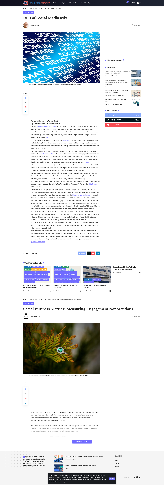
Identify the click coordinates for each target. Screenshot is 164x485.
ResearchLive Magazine (47, 126)
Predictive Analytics (72, 277)
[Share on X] (25, 102)
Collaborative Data (61, 271)
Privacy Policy (68, 479)
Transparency (89, 282)
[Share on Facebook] (25, 98)
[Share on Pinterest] (25, 107)
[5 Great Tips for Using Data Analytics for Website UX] (58, 468)
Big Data (107, 104)
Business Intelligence (39, 269)
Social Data (28, 12)
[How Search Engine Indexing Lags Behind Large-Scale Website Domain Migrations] (136, 82)
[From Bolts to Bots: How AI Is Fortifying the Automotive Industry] (58, 458)
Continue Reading (82, 441)
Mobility (73, 274)
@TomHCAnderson (38, 242)
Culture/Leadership (43, 271)
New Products (59, 277)
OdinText (66, 140)
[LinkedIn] (139, 477)
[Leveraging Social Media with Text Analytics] (97, 274)
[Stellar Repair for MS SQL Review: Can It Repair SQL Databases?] (136, 73)
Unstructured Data (42, 279)
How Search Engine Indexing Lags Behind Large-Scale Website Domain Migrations (116, 82)
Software (113, 75)
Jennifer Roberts (35, 316)
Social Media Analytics (41, 277)
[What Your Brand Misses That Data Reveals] (136, 102)
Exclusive (108, 75)
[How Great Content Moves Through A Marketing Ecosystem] (136, 93)
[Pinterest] (123, 125)
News (106, 86)
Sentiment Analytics (40, 274)
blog (87, 162)
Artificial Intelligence (70, 459)
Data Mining (28, 274)
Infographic (114, 95)
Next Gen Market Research (82, 195)
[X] (123, 120)
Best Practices (38, 266)
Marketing (121, 95)
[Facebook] (123, 115)
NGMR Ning (92, 184)
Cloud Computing (60, 269)
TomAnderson (34, 25)
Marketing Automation (61, 274)
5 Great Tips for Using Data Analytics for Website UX (80, 465)
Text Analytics (29, 279)
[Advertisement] (65, 103)
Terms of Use (80, 479)
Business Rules (29, 271)
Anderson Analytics (48, 154)
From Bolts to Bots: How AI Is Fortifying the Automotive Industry (84, 456)
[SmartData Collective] (36, 3)
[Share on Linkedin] (25, 111)
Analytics (28, 266)
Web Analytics (29, 282)
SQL (117, 75)
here (47, 137)
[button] (112, 478)
